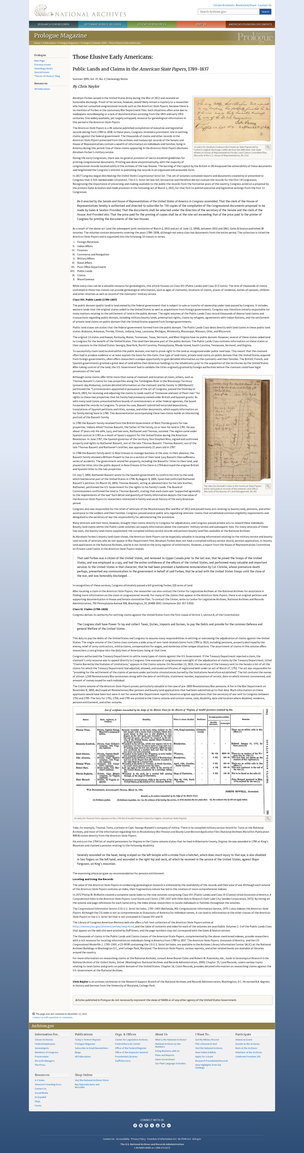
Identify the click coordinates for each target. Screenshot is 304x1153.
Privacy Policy (138, 1138)
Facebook (135, 1125)
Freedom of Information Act (161, 1138)
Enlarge (268, 147)
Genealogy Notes (43, 68)
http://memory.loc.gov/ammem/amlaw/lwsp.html (103, 926)
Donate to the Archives (247, 1043)
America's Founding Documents (250, 24)
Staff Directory (123, 1060)
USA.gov (196, 1138)
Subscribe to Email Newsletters (91, 1048)
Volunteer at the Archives (248, 1052)
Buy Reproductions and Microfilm (87, 1086)
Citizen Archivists (223, 5)
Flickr (169, 1125)
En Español (40, 1097)
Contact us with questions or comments (52, 1017)
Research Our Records (53, 24)
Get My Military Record (207, 1039)
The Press (40, 1064)
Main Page (39, 60)
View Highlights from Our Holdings (208, 1066)
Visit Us (201, 24)
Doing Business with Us (167, 1050)
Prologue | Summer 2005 (93, 42)
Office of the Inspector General (131, 1052)
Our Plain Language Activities (170, 1063)
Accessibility (122, 1138)
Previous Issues (42, 64)
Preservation (42, 1056)
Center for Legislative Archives (131, 1039)
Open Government (165, 1059)
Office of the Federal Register (131, 1048)
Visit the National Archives (209, 1048)
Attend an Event (243, 1039)
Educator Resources (152, 24)
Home (37, 42)
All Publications (42, 88)
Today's (88, 1039)
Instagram (146, 1125)
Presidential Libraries (126, 1056)
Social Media (41, 1092)
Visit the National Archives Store (92, 1080)
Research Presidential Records (211, 1060)
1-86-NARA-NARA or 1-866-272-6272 (152, 1147)
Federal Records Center (127, 1043)
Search (265, 11)
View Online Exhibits (205, 1052)
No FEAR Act (184, 1138)
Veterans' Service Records (102, 24)
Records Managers (45, 1060)
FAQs (37, 1101)
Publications (49, 42)
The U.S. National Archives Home (80, 10)
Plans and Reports (164, 1055)
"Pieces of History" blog (47, 76)
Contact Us (264, 5)
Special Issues (41, 72)
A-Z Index (40, 1080)
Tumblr (152, 1125)
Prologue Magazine (68, 42)
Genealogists (42, 1048)
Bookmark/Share (246, 5)
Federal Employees (45, 1043)
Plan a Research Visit (206, 1043)
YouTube (158, 1125)
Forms (38, 1105)
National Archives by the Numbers (168, 1045)
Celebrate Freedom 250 (247, 1056)
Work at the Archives (246, 1048)
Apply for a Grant (204, 1056)
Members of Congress (46, 1052)
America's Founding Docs (48, 1084)
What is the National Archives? (171, 1039)
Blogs (78, 1052)
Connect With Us (152, 1120)
